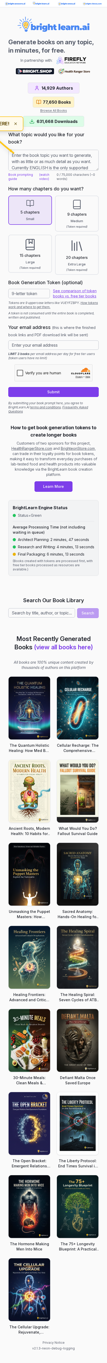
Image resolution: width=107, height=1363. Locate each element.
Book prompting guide (20, 177)
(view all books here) (63, 647)
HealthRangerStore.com (31, 448)
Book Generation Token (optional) (45, 282)
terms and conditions (45, 407)
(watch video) (44, 177)
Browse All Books (53, 111)
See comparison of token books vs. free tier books (75, 293)
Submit (53, 392)
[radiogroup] (53, 235)
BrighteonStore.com (78, 448)
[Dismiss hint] (15, 124)
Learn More (53, 486)
